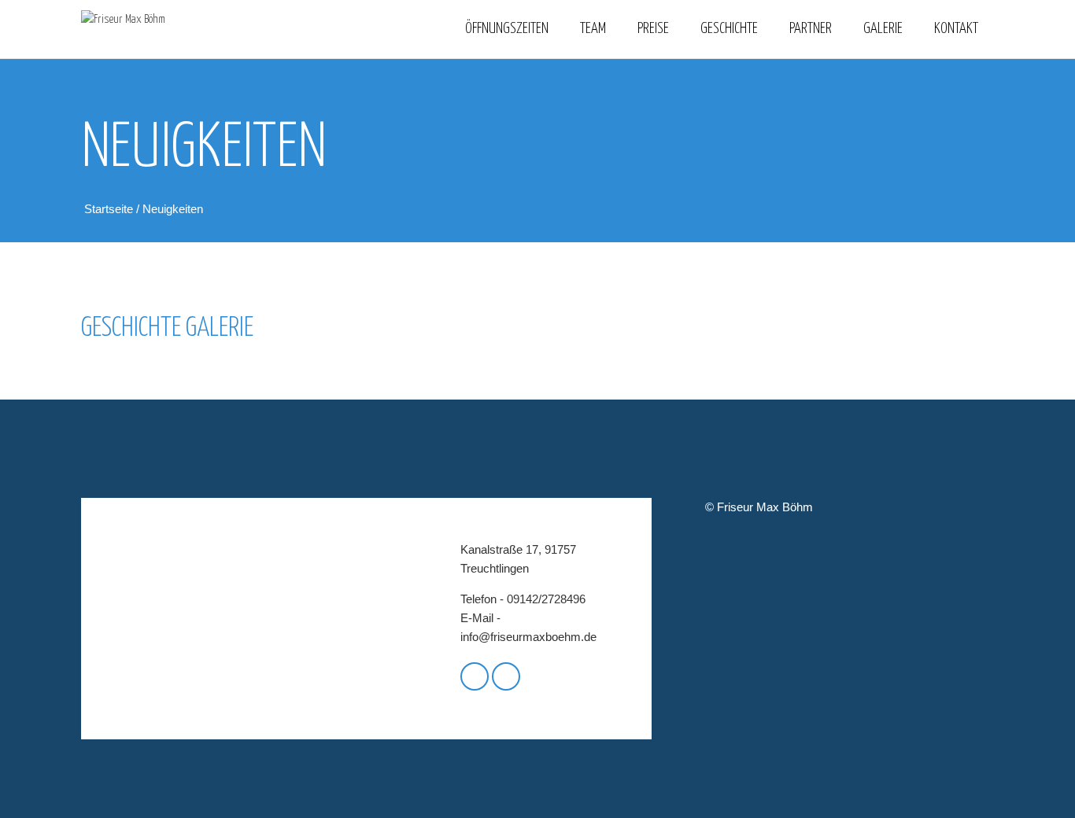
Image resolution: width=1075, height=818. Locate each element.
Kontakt (956, 28)
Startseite (110, 209)
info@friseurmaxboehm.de (528, 636)
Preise (653, 28)
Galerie (883, 28)
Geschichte (729, 28)
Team (593, 28)
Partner (810, 28)
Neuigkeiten (172, 209)
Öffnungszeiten (507, 28)
